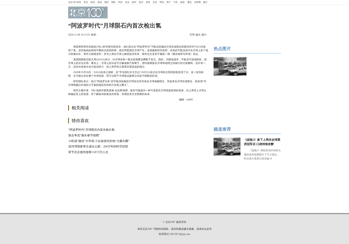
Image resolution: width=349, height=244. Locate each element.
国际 (113, 2)
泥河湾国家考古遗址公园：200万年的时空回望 (98, 146)
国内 (106, 2)
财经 (134, 2)
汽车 (175, 2)
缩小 (203, 34)
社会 (127, 2)
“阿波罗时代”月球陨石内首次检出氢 (91, 129)
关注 (86, 2)
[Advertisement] (156, 163)
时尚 (120, 2)
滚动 (99, 2)
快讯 (93, 2)
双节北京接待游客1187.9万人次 (88, 152)
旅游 (182, 2)
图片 (205, 2)
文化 (155, 2)
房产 (169, 2)
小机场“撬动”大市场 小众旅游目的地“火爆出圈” (98, 141)
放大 (198, 34)
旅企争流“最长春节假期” (84, 135)
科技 (162, 2)
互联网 (197, 2)
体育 (148, 2)
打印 (192, 34)
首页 (74, 2)
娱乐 (141, 2)
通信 (189, 2)
